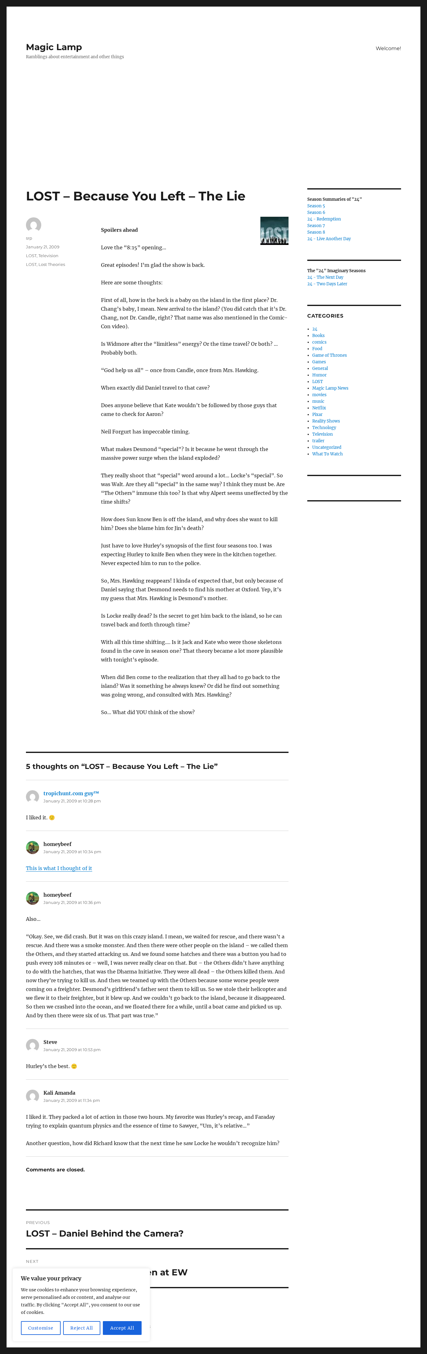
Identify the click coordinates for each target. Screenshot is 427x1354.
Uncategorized (326, 447)
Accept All (122, 1328)
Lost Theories (51, 264)
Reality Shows (326, 421)
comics (319, 342)
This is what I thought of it (59, 868)
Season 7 (316, 225)
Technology (324, 427)
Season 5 (316, 206)
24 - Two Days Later (327, 284)
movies (319, 394)
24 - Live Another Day (329, 238)
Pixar (317, 414)
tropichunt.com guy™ (71, 793)
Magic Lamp (54, 47)
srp (29, 238)
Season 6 (316, 212)
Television (48, 255)
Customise (40, 1328)
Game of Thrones (329, 355)
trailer (318, 441)
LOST (31, 255)
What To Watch (327, 454)
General (320, 368)
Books (318, 335)
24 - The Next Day (325, 277)
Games (319, 362)
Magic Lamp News (330, 388)
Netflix (319, 408)
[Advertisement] (213, 142)
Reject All (81, 1328)
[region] (81, 1304)
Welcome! (388, 48)
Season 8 (316, 232)
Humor (319, 375)
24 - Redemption (324, 219)
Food (317, 348)
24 (314, 329)
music (318, 401)
